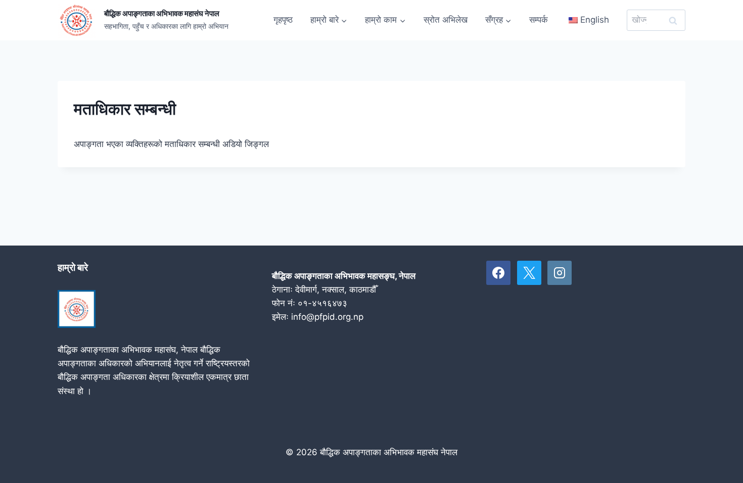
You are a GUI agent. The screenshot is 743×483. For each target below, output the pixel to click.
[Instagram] (559, 273)
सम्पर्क (538, 20)
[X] (529, 273)
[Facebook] (498, 273)
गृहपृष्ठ (283, 20)
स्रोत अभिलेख (446, 20)
